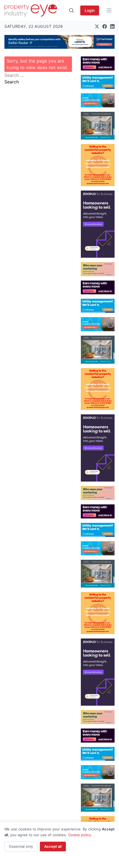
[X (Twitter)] (97, 26)
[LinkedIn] (112, 26)
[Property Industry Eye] (30, 10)
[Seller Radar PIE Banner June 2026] (59, 42)
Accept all (52, 846)
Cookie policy (79, 835)
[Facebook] (104, 26)
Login (90, 10)
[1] (98, 82)
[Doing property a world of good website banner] (98, 100)
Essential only (21, 846)
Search (11, 82)
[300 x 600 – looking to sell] (98, 224)
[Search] (71, 10)
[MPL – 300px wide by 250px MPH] (98, 126)
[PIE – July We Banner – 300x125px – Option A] (98, 63)
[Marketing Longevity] (98, 269)
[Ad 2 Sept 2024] (98, 165)
